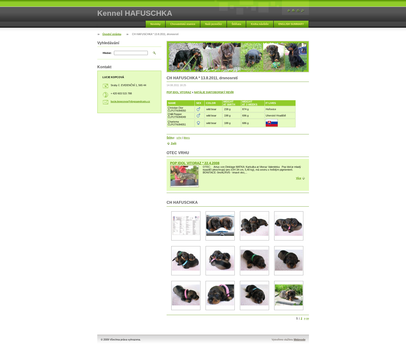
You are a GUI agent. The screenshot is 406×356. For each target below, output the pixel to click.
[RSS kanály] (302, 10)
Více (298, 178)
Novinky (155, 24)
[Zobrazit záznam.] (184, 176)
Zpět (173, 143)
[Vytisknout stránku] (298, 10)
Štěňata (236, 24)
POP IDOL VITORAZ (179, 92)
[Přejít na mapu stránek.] (293, 10)
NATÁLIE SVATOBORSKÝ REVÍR (214, 92)
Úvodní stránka (111, 34)
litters (187, 137)
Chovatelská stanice (182, 24)
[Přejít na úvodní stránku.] (288, 10)
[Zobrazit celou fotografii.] (186, 226)
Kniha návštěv (260, 24)
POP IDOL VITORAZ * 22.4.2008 (194, 163)
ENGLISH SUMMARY (291, 24)
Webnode (299, 339)
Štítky (170, 137)
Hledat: (107, 53)
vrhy (179, 137)
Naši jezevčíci (213, 24)
